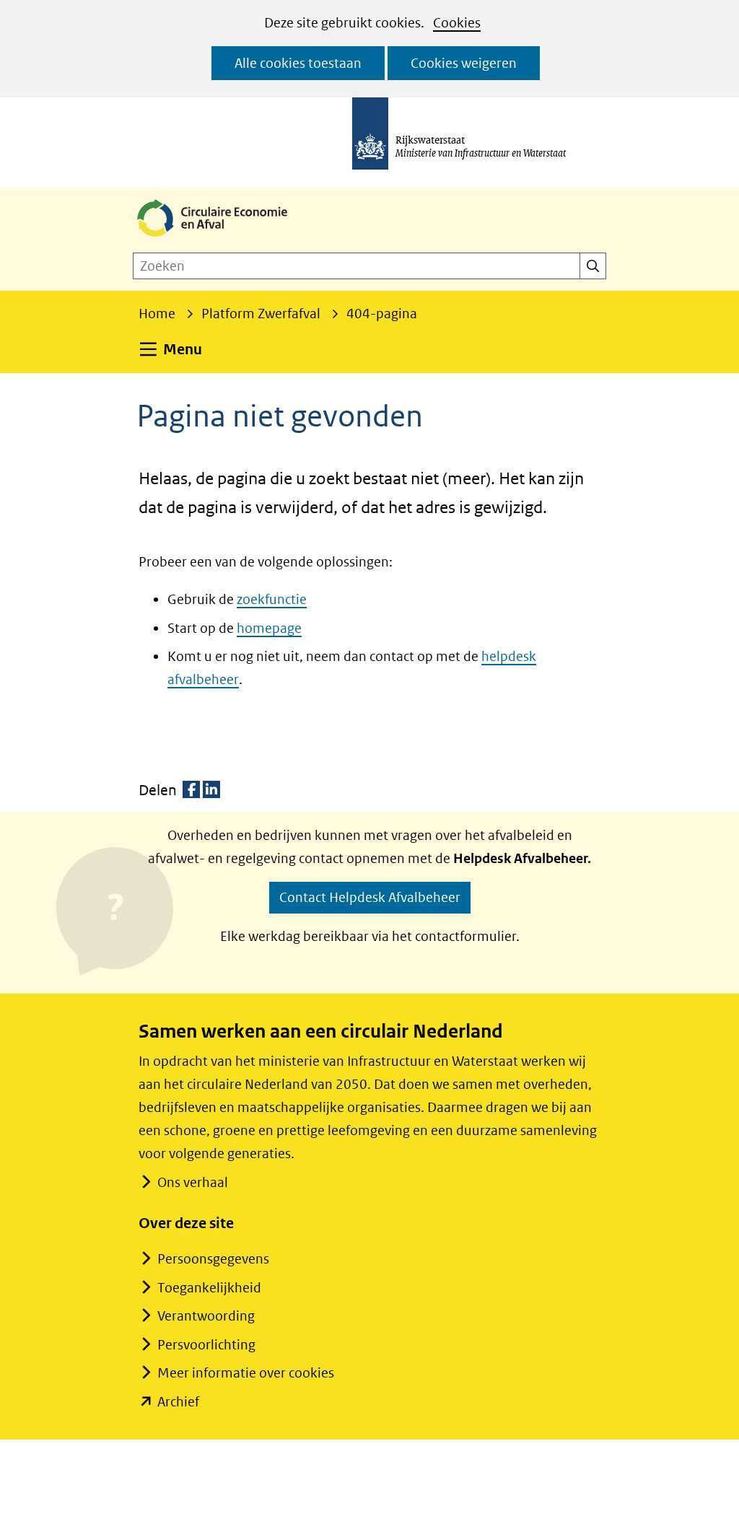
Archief (178, 1401)
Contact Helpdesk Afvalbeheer (369, 897)
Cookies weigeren (464, 63)
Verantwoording (206, 1316)
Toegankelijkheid (209, 1287)
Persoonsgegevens (213, 1259)
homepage (269, 628)
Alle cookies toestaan (298, 63)
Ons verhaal (192, 1182)
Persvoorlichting (206, 1344)
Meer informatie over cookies (245, 1373)
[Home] (224, 237)
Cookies (457, 22)
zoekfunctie (272, 599)
